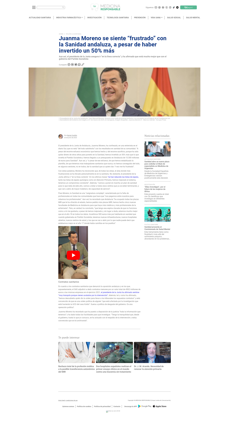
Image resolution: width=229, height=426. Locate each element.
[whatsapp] (79, 64)
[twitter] (75, 64)
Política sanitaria (73, 34)
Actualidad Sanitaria (152, 159)
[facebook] (69, 64)
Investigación (149, 184)
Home (61, 34)
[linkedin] (72, 64)
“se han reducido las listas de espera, (123, 177)
